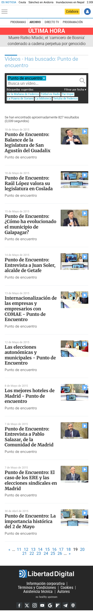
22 (32, 553)
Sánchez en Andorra (41, 2)
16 (54, 549)
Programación (73, 22)
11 (19, 549)
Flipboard (58, 605)
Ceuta (22, 2)
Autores (63, 591)
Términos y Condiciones (37, 587)
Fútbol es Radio (50, 94)
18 (68, 549)
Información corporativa (46, 583)
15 (47, 549)
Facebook (19, 605)
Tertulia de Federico (65, 98)
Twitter (27, 605)
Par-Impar (68, 94)
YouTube (42, 605)
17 (61, 549)
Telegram (65, 605)
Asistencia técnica (38, 591)
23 (38, 553)
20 (82, 549)
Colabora (72, 11)
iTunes (73, 605)
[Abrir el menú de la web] (5, 11)
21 (24, 553)
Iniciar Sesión (87, 11)
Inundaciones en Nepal (70, 2)
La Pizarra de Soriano (20, 98)
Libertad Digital (46, 574)
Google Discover (50, 605)
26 (60, 553)
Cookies (67, 587)
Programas (18, 22)
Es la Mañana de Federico (23, 94)
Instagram (35, 605)
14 (40, 549)
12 (26, 549)
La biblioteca (43, 98)
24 (46, 553)
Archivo (35, 22)
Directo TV (52, 22)
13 (33, 549)
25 (53, 553)
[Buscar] (83, 81)
